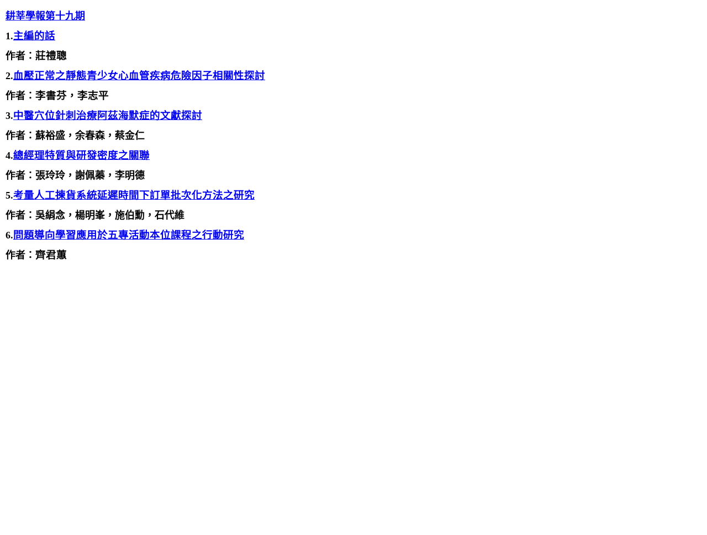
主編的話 (34, 35)
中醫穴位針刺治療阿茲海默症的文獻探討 (107, 115)
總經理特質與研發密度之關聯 (81, 155)
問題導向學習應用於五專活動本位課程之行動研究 (128, 235)
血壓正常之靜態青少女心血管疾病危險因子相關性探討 (139, 75)
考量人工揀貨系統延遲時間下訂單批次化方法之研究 (134, 195)
